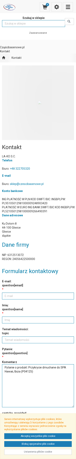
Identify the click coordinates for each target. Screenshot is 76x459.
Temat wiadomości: (15, 331)
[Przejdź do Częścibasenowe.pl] (3, 58)
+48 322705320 (20, 168)
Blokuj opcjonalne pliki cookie (38, 443)
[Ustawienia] (56, 7)
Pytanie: (15, 351)
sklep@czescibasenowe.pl (27, 184)
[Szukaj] (69, 21)
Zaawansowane (38, 32)
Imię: (12, 307)
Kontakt (16, 57)
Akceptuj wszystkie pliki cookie (38, 436)
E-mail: (12, 283)
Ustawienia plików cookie (38, 451)
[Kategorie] (68, 7)
